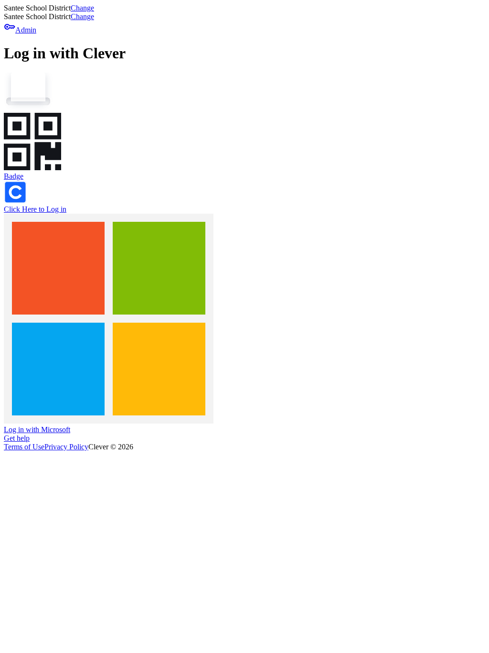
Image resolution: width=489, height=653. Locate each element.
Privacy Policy (66, 447)
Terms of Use (24, 447)
